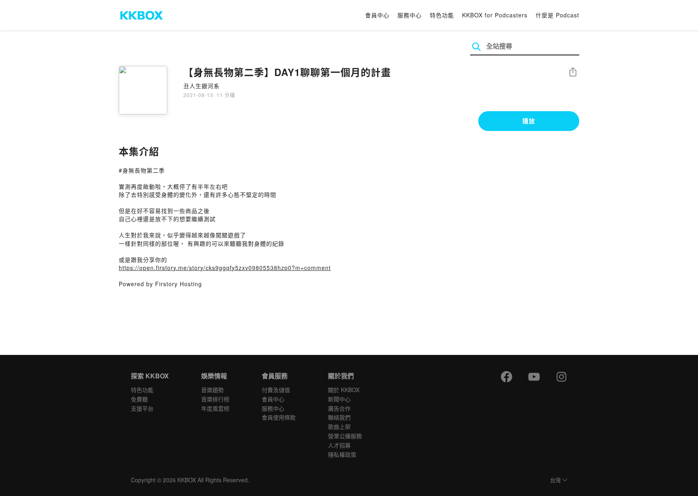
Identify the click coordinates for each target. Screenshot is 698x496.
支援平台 (142, 408)
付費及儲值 (276, 390)
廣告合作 (339, 408)
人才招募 (339, 445)
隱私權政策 (342, 454)
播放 (528, 120)
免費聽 (139, 399)
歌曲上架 (339, 426)
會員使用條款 (279, 417)
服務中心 (409, 15)
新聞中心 (339, 399)
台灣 (555, 480)
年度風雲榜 (215, 408)
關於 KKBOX (344, 390)
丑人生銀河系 (201, 86)
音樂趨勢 (212, 390)
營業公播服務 (345, 436)
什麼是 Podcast (557, 15)
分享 (573, 72)
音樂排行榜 (215, 399)
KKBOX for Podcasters (495, 15)
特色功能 (442, 15)
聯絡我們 (339, 417)
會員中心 (377, 15)
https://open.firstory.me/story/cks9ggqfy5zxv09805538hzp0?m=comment (225, 268)
